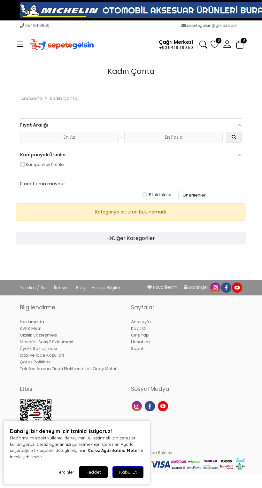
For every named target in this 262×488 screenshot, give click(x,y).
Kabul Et (128, 472)
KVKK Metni (31, 328)
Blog (81, 287)
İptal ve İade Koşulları (42, 355)
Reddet (93, 472)
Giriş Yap (140, 335)
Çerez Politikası (35, 362)
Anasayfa (31, 98)
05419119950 (37, 25)
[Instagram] (137, 405)
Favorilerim (165, 287)
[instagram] (215, 287)
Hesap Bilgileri (106, 287)
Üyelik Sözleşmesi (38, 348)
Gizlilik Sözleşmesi (38, 335)
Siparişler (199, 287)
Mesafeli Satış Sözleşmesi (46, 342)
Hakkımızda (32, 322)
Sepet (137, 348)
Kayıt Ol (138, 328)
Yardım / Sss (34, 287)
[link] (131, 10)
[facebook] (225, 287)
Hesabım (140, 342)
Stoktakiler (160, 195)
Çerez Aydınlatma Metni (113, 450)
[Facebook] (150, 405)
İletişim (62, 287)
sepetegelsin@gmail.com (212, 25)
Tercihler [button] (65, 472)
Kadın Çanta (63, 98)
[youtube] (236, 287)
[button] (20, 44)
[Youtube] (163, 405)
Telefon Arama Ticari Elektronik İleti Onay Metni (68, 369)
